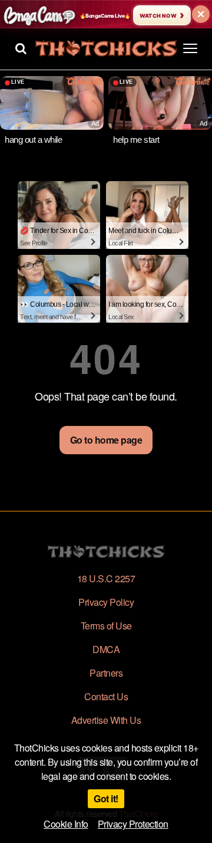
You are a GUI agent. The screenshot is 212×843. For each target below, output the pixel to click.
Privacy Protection (133, 824)
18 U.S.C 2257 (106, 578)
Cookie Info (66, 824)
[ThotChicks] (106, 48)
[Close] (201, 14)
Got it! (106, 798)
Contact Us (106, 696)
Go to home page (106, 440)
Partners (106, 673)
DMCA (106, 649)
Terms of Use (106, 625)
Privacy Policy (106, 602)
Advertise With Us (106, 720)
